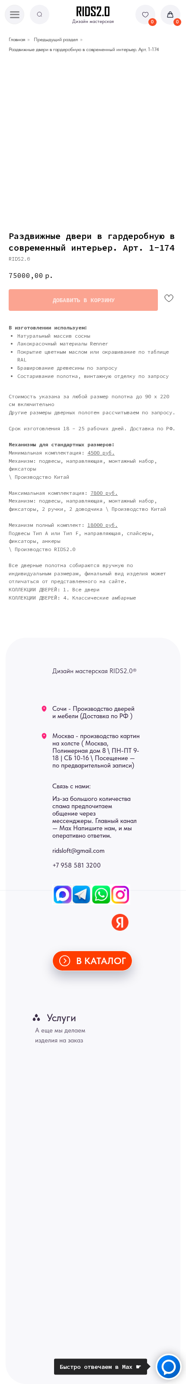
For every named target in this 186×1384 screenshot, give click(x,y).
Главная (17, 39)
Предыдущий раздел (56, 39)
